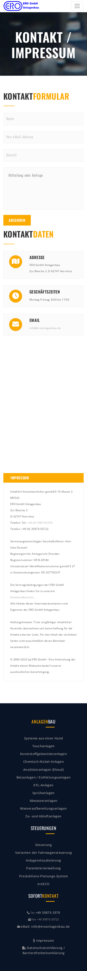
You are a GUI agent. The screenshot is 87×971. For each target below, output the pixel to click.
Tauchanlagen (43, 746)
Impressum (44, 940)
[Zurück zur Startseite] (21, 6)
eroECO (43, 884)
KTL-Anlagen (43, 785)
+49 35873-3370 (47, 912)
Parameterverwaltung (43, 868)
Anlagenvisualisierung (43, 860)
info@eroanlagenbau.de (45, 328)
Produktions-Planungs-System (43, 876)
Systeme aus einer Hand (43, 738)
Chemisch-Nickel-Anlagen (43, 761)
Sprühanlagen (43, 793)
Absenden (17, 220)
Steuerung (43, 845)
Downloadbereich (21, 597)
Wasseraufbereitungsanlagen (43, 808)
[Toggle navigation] (77, 6)
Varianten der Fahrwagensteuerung (43, 852)
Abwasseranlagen (44, 801)
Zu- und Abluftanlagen (43, 816)
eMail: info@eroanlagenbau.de (45, 926)
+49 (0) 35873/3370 (39, 523)
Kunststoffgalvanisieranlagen (43, 754)
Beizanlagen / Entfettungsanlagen (44, 777)
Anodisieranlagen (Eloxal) (43, 769)
